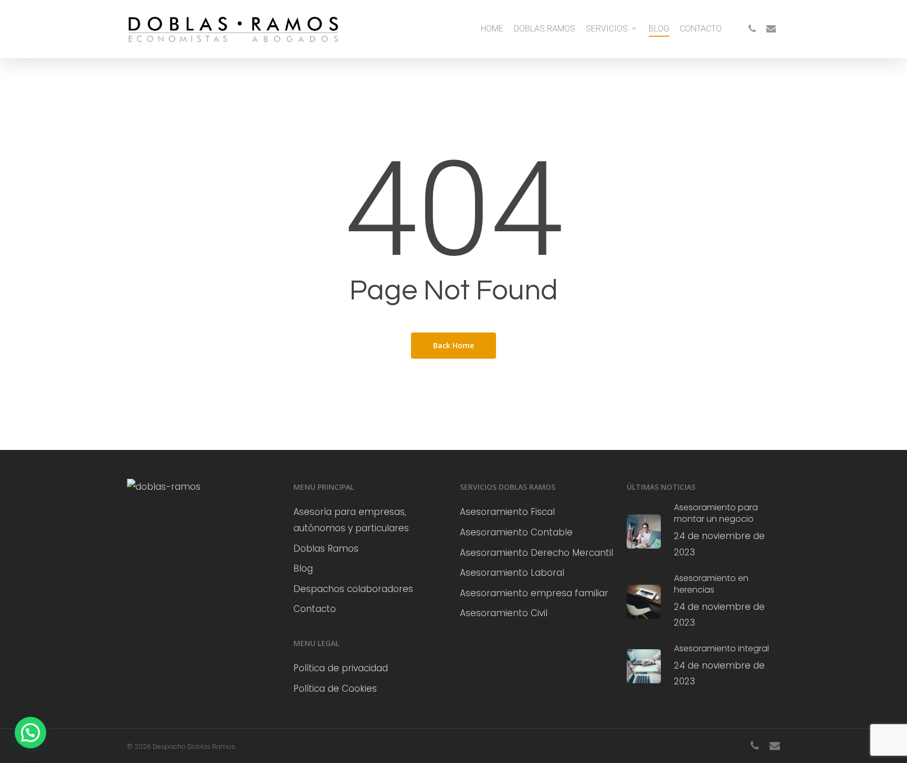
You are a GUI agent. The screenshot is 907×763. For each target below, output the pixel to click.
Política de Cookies (335, 688)
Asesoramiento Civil (503, 613)
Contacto (314, 609)
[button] (30, 732)
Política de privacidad (340, 668)
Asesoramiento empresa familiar (534, 593)
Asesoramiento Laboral (512, 572)
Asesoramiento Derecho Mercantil (536, 552)
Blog (303, 568)
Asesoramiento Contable (516, 532)
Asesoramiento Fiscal (507, 512)
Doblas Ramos (325, 548)
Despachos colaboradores (353, 589)
